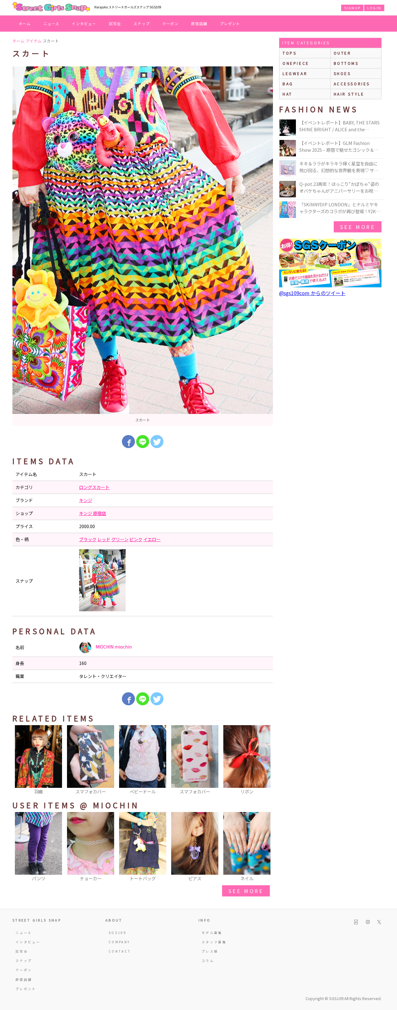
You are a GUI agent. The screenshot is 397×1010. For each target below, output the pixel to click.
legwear (295, 73)
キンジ (85, 500)
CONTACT (120, 951)
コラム (208, 960)
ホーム (25, 23)
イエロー (152, 539)
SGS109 (118, 932)
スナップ (141, 23)
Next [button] (265, 760)
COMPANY (119, 942)
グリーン (119, 539)
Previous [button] (20, 760)
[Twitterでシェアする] (156, 441)
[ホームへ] (51, 7)
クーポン (170, 23)
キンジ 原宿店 (92, 513)
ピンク (135, 539)
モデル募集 (212, 932)
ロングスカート (94, 487)
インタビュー (84, 23)
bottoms (346, 63)
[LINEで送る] (142, 441)
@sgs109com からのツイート (312, 293)
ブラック (87, 539)
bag (288, 83)
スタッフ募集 (214, 942)
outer (342, 53)
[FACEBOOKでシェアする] (128, 441)
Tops (290, 53)
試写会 (115, 23)
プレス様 (210, 951)
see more (246, 891)
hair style (349, 94)
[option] (142, 246)
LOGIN (374, 7)
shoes (342, 73)
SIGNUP (352, 7)
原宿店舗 (199, 23)
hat (287, 94)
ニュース (51, 23)
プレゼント (230, 23)
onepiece (296, 63)
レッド (103, 539)
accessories (352, 83)
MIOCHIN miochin (113, 647)
